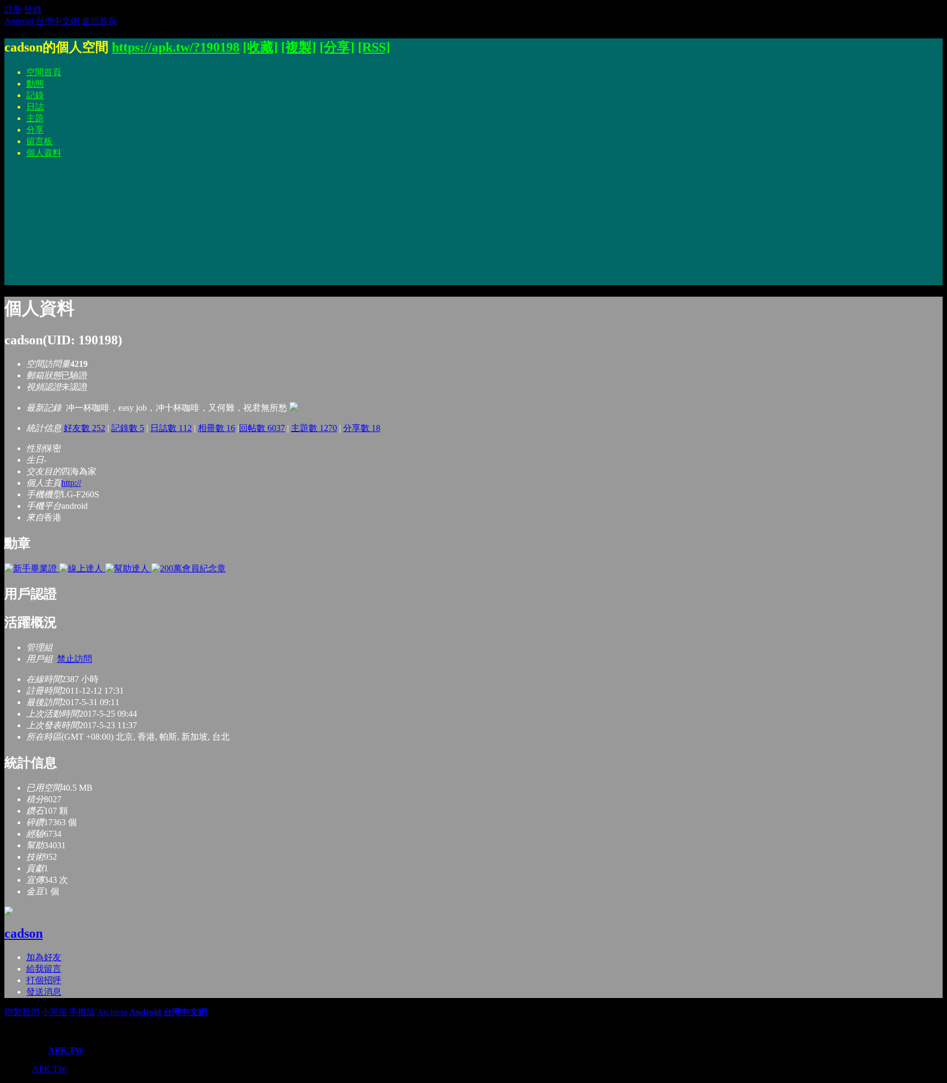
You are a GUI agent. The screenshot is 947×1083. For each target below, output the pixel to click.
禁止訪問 (74, 659)
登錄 (33, 9)
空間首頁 (43, 72)
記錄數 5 (127, 428)
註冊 (13, 9)
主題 (35, 118)
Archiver (112, 1012)
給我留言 (43, 968)
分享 (35, 129)
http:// (71, 482)
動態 (35, 83)
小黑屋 (54, 1012)
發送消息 (43, 991)
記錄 (35, 95)
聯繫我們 (21, 1012)
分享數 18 (361, 428)
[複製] (298, 47)
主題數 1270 (314, 428)
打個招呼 (43, 980)
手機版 (82, 1012)
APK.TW (66, 1050)
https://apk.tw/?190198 (175, 47)
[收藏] (260, 47)
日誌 (35, 106)
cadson (23, 933)
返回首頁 (99, 21)
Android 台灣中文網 (41, 21)
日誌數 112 (171, 428)
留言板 (39, 141)
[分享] (337, 47)
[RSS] (374, 47)
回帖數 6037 (262, 428)
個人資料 (43, 152)
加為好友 (43, 957)
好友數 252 (84, 428)
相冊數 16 (216, 428)
